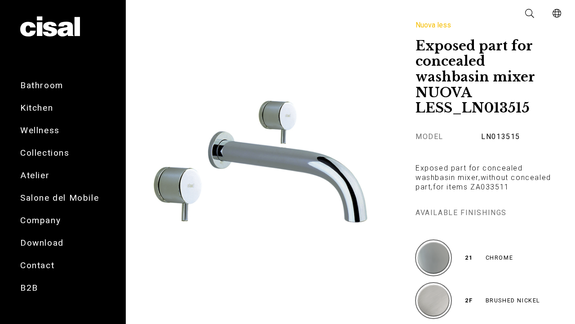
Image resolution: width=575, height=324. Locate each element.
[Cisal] (50, 27)
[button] (530, 13)
